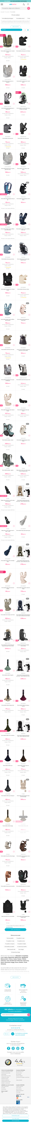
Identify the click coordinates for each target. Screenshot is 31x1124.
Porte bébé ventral (20, 18)
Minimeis (20, 960)
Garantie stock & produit (5, 1081)
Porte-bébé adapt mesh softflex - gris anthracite (8, 229)
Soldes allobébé (19, 1080)
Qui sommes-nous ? (20, 1071)
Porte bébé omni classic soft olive (8, 614)
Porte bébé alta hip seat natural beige (7, 410)
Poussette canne (21, 941)
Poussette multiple (22, 943)
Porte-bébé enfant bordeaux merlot (23, 706)
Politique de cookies (5, 1077)
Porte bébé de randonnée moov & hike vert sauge (23, 109)
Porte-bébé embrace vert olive (7, 349)
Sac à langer (21, 949)
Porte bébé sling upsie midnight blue (7, 561)
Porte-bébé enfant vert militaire (7, 735)
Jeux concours (18, 1089)
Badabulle (25, 957)
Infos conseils (18, 1087)
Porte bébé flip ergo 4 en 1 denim (23, 886)
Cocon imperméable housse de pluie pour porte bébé (23, 350)
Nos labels (3, 1087)
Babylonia (11, 957)
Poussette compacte (9, 943)
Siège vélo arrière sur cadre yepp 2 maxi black (8, 501)
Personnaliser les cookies (6, 1075)
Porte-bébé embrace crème (23, 289)
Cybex (15, 959)
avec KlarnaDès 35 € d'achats (23, 991)
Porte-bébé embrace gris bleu (8, 259)
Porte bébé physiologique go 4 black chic (7, 109)
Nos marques (18, 1074)
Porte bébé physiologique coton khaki (23, 440)
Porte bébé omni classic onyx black (23, 169)
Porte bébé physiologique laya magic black (23, 917)
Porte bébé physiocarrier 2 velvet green (8, 51)
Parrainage (18, 1092)
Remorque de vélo (11, 949)
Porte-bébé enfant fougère (7, 675)
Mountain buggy (10, 962)
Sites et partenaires (5, 1086)
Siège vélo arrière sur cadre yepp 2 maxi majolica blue (23, 471)
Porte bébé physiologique (7, 18)
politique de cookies (23, 1113)
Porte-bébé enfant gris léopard (7, 795)
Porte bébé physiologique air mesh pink (23, 320)
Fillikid (24, 959)
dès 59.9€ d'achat (7, 990)
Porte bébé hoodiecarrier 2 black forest (8, 290)
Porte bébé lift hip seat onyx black (23, 410)
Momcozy (26, 960)
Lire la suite (15, 26)
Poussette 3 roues (20, 938)
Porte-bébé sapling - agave (7, 470)
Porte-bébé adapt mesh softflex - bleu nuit (23, 229)
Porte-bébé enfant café (23, 825)
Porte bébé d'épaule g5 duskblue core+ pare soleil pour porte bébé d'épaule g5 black (23, 615)
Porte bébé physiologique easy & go (8, 199)
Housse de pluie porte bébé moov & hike (23, 645)
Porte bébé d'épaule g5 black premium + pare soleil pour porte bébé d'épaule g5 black (23, 676)
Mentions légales (19, 1075)
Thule (25, 962)
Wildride (3, 964)
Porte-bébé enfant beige (8, 825)
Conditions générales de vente (7, 1071)
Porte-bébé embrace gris (8, 138)
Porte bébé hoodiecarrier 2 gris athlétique (7, 380)
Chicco (11, 959)
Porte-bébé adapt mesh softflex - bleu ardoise (8, 320)
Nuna (16, 962)
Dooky (19, 959)
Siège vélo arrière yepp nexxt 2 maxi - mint (7, 531)
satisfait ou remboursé (8, 1004)
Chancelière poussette (9, 946)
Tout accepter (15, 1120)
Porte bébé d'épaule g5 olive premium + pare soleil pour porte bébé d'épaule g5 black (23, 561)
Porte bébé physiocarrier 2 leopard (7, 82)
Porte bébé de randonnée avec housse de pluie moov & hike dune (7, 645)
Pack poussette (10, 938)
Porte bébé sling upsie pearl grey (23, 530)
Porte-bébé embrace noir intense (23, 50)
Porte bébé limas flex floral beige (8, 856)
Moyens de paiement (5, 1080)
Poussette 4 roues (10, 941)
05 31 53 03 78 (23, 1005)
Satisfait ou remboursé (5, 1083)
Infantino (3, 960)
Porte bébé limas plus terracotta (8, 886)
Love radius (4, 957)
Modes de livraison (4, 1078)
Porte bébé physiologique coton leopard (23, 856)
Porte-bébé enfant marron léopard (23, 766)
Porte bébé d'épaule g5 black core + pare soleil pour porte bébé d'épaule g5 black (23, 736)
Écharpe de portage (15, 952)
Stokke (21, 962)
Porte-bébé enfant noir (7, 765)
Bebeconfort (4, 959)
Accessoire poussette (22, 946)
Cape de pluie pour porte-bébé (7, 916)
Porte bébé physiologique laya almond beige (23, 796)
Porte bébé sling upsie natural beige (8, 588)
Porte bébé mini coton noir (23, 138)
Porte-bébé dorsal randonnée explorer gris (23, 260)
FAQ (2, 1092)
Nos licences (3, 1089)
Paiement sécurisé (20, 1094)
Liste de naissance (19, 1086)
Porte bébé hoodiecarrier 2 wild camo (23, 82)
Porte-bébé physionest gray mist (23, 379)
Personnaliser (15, 1115)
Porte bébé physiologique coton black (23, 199)
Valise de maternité (19, 1090)
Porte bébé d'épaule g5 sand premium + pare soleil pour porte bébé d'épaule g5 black (23, 501)
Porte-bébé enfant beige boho (8, 705)
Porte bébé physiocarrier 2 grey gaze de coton (7, 169)
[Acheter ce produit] (14, 46)
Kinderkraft (13, 960)
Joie (8, 960)
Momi (2, 962)
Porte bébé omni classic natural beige (23, 588)
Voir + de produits (15, 929)
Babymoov (18, 957)
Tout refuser (15, 1118)
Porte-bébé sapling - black (7, 440)
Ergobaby (25, 955)
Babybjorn (19, 955)
